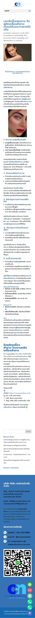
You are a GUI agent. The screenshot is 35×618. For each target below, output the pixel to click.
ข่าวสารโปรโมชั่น (18, 36)
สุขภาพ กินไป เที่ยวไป (10, 38)
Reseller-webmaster (12, 33)
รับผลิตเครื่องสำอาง (12, 346)
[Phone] (29, 601)
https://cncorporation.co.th (19, 393)
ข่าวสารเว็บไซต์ (8, 36)
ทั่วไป (25, 36)
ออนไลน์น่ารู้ (20, 38)
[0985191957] (29, 607)
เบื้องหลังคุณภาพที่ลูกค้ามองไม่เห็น (15, 445)
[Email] (29, 590)
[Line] (29, 584)
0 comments (18, 41)
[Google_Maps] (29, 595)
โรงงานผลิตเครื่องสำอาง (15, 349)
